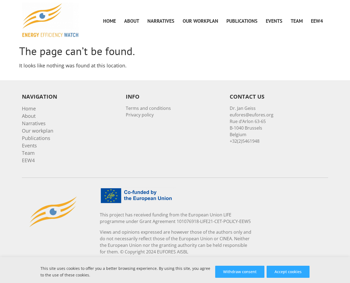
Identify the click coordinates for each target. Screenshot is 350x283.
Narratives (160, 21)
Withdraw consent (239, 271)
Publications (242, 21)
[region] (175, 270)
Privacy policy (140, 115)
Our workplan (200, 21)
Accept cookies (288, 271)
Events (274, 21)
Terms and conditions (148, 108)
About (131, 21)
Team (297, 21)
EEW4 (317, 21)
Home (109, 21)
